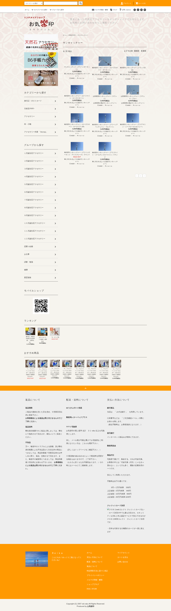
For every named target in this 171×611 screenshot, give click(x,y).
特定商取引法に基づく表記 (97, 571)
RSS (88, 589)
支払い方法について (95, 557)
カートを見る (122, 557)
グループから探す (58, 10)
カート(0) (142, 3)
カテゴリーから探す (40, 10)
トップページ (80, 450)
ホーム (27, 10)
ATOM (94, 589)
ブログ (115, 10)
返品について (92, 566)
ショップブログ (93, 584)
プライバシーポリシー (95, 575)
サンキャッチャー (83, 35)
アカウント (127, 3)
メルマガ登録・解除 (101, 10)
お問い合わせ (126, 10)
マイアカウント (123, 553)
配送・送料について (95, 562)
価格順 (136, 51)
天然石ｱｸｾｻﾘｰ (72, 35)
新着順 (143, 51)
